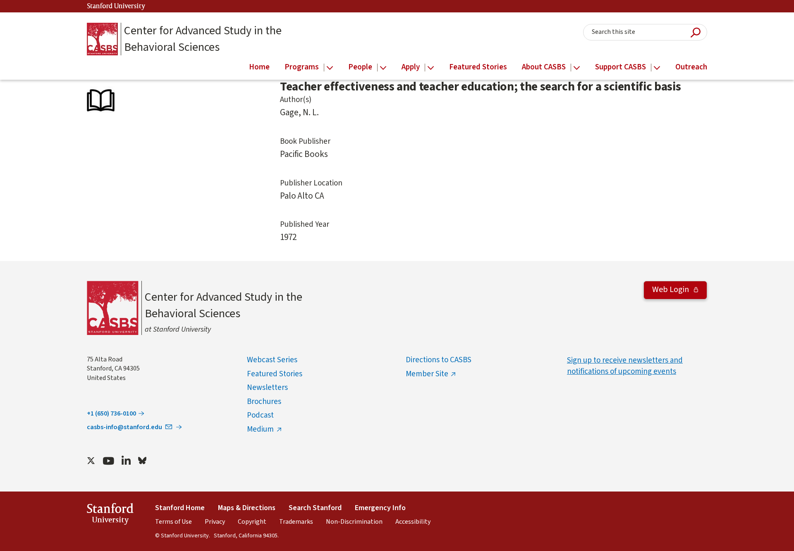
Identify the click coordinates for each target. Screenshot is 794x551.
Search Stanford (315, 508)
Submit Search (696, 32)
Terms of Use (173, 521)
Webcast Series (272, 360)
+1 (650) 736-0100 (111, 413)
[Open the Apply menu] (431, 68)
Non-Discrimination (354, 521)
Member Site (427, 374)
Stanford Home (180, 508)
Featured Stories (274, 374)
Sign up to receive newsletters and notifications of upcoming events (625, 366)
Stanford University (116, 6)
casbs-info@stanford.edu (124, 427)
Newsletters (267, 387)
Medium (260, 429)
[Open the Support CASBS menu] (657, 68)
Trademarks (296, 521)
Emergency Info (380, 508)
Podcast (260, 415)
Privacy (215, 521)
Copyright (252, 521)
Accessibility (412, 521)
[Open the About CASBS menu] (577, 68)
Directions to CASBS (438, 360)
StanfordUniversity (110, 515)
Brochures (264, 401)
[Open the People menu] (383, 68)
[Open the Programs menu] (330, 68)
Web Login (671, 289)
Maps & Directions (246, 508)
